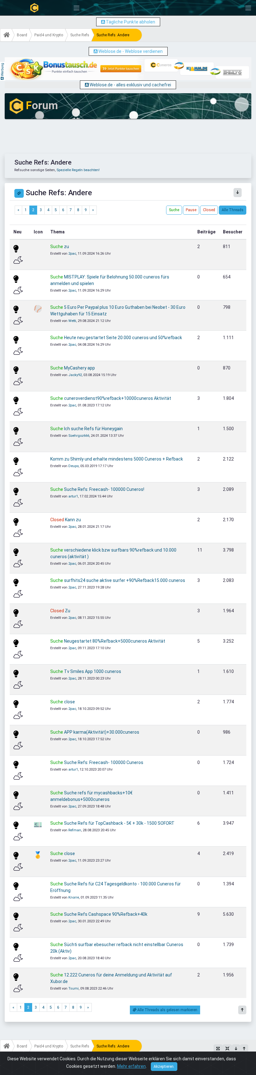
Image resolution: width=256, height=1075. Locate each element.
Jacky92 (75, 375)
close (69, 701)
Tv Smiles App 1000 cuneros (92, 671)
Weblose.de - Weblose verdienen (130, 51)
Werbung (2, 70)
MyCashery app (79, 367)
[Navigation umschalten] (76, 8)
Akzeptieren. (164, 1066)
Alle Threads (233, 210)
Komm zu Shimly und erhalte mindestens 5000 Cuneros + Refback (116, 458)
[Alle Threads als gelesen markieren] (19, 193)
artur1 (73, 496)
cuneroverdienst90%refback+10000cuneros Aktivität (117, 398)
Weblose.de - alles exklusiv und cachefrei (130, 84)
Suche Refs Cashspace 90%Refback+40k (105, 914)
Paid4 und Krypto (48, 35)
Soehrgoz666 (78, 436)
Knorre (73, 897)
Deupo (73, 466)
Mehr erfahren (131, 1066)
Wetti (72, 321)
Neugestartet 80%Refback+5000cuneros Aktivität (114, 641)
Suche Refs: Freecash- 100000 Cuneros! (104, 489)
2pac (72, 254)
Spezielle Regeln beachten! (78, 170)
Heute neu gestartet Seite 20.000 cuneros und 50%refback (123, 337)
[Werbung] (103, 21)
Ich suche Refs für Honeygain (93, 428)
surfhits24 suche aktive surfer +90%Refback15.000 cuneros (124, 580)
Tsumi (73, 988)
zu (66, 246)
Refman (74, 830)
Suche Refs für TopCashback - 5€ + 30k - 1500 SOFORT (119, 823)
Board (22, 35)
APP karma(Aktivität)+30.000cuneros (101, 732)
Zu (67, 610)
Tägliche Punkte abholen (130, 21)
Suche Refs (79, 35)
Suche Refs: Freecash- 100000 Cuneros (103, 762)
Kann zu (73, 519)
